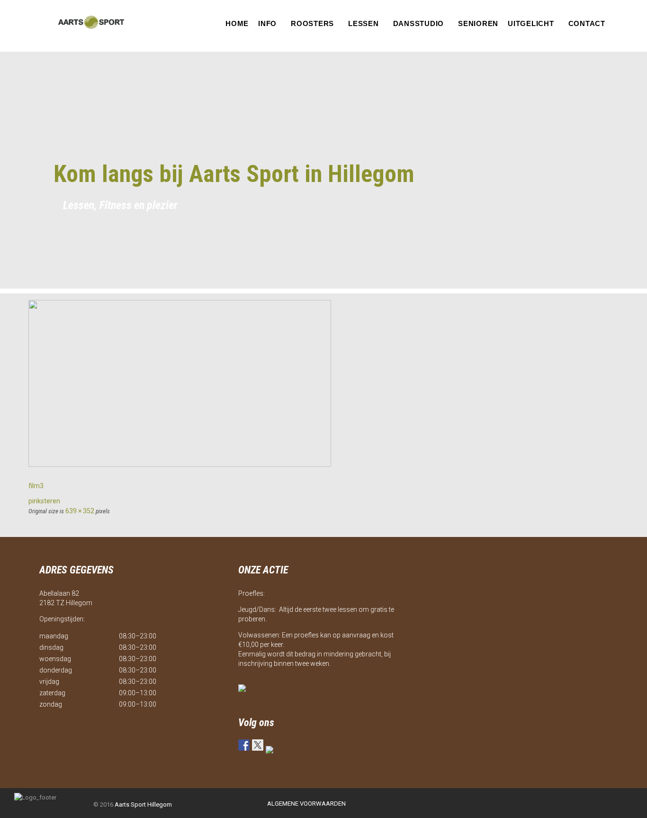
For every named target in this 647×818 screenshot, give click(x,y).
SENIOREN (478, 23)
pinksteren (44, 501)
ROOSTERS (312, 23)
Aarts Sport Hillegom (143, 804)
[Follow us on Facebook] (244, 745)
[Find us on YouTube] (271, 751)
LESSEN (363, 23)
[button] (269, 23)
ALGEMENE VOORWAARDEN (306, 803)
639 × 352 (79, 511)
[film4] (179, 464)
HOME (237, 23)
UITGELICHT (531, 23)
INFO (267, 23)
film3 (36, 486)
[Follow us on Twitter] (257, 745)
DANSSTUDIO (418, 23)
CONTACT (586, 23)
